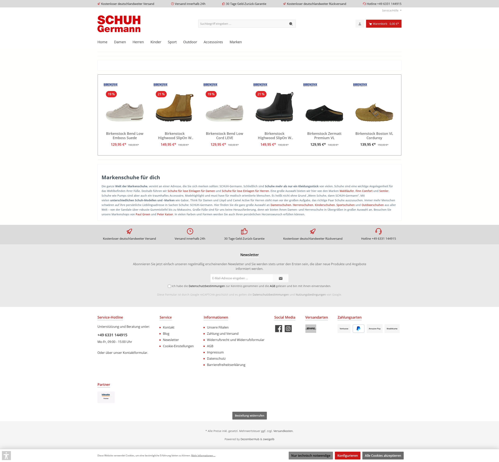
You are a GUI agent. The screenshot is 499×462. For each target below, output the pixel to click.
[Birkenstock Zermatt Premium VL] (324, 102)
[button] (6, 455)
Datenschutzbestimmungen (271, 294)
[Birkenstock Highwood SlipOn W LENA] (274, 102)
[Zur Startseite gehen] (118, 23)
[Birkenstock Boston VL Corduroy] (374, 102)
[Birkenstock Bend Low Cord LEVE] (224, 102)
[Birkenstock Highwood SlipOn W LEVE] (175, 102)
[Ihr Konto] (360, 24)
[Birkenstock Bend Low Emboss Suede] (125, 102)
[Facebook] (278, 328)
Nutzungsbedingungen (311, 294)
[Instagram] (288, 328)
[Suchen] (291, 24)
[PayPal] (358, 328)
